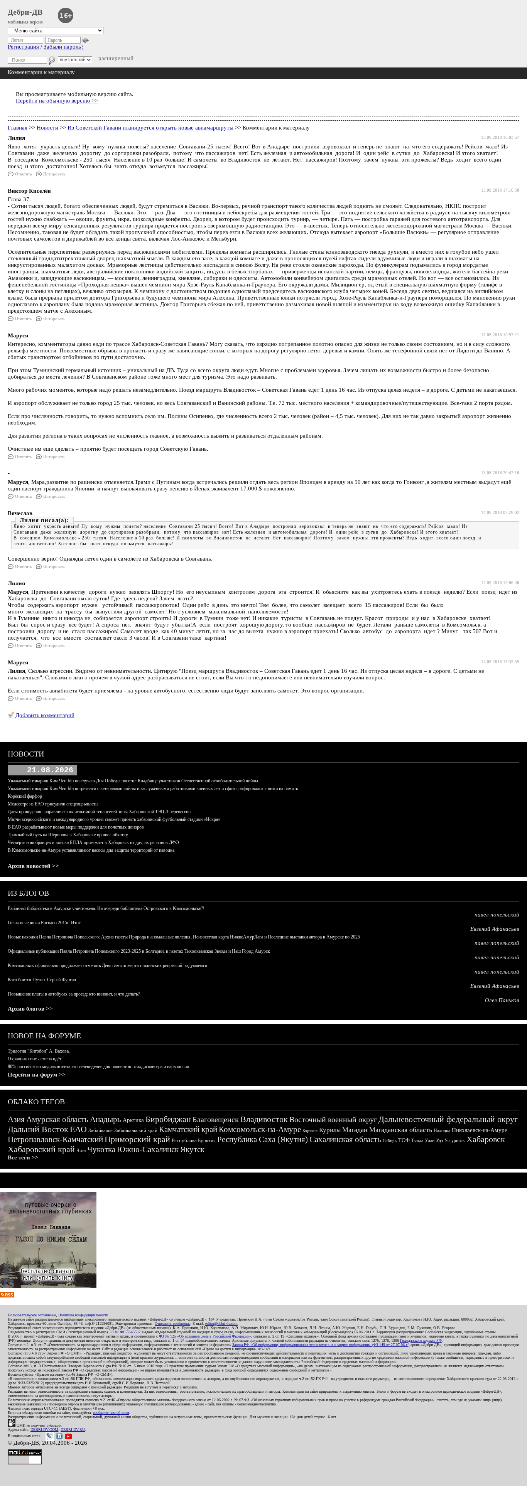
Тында (417, 1140)
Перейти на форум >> (37, 1075)
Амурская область (57, 1119)
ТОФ (404, 1140)
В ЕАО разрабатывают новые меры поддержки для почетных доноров (76, 827)
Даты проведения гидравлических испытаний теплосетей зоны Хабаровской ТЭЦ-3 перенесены (99, 811)
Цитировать (54, 174)
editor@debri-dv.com (221, 1323)
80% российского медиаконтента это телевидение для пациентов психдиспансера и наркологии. (99, 1066)
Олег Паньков (502, 1000)
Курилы (330, 1130)
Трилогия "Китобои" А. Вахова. (39, 1051)
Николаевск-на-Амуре (479, 1130)
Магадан (355, 1130)
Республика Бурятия (194, 1140)
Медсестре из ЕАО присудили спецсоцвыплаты (53, 804)
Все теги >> (23, 1157)
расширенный (115, 58)
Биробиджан (168, 1119)
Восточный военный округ (333, 1119)
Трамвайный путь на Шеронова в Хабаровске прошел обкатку (68, 834)
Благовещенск (216, 1119)
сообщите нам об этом (111, 1412)
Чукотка (101, 1149)
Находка (442, 1130)
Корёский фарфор (25, 796)
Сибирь (390, 1140)
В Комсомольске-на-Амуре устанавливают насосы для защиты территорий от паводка (91, 850)
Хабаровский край (41, 1149)
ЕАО (78, 1129)
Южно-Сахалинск (148, 1149)
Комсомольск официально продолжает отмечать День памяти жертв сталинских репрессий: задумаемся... (109, 965)
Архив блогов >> (30, 1009)
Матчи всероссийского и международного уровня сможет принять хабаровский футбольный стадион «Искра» (114, 819)
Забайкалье (100, 1130)
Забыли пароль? (64, 47)
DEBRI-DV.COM (44, 1429)
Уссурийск (454, 1140)
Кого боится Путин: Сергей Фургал (42, 979)
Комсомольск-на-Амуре (260, 1129)
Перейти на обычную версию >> (57, 101)
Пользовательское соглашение (32, 1315)
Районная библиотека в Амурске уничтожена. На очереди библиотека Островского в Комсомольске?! (106, 908)
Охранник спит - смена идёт (34, 1058)
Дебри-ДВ (25, 12)
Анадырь (105, 1119)
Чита (81, 1150)
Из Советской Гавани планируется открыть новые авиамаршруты (150, 128)
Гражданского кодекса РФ (421, 1340)
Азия (16, 1119)
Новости (47, 128)
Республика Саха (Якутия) (262, 1139)
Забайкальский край (135, 1130)
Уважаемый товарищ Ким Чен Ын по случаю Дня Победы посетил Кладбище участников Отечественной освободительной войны (133, 780)
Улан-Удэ (434, 1140)
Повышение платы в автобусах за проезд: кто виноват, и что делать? (74, 994)
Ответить (23, 174)
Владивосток (264, 1119)
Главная (17, 128)
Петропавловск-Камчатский (55, 1139)
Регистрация (23, 47)
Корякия (310, 1130)
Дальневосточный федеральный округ (448, 1119)
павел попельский (497, 914)
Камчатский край (188, 1129)
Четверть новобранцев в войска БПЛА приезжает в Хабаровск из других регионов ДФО (93, 842)
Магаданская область (400, 1130)
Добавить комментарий (44, 715)
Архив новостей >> (33, 866)
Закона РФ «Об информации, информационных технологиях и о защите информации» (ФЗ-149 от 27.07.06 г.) (320, 1345)
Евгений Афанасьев (494, 929)
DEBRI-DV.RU (73, 1429)
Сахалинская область (345, 1139)
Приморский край (137, 1139)
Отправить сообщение (172, 1323)
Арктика (133, 1120)
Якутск (192, 1149)
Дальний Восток (38, 1129)
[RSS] (7, 1295)
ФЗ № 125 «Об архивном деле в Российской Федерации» (205, 1336)
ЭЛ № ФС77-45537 (124, 1332)
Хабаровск (485, 1139)
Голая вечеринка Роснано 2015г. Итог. (44, 922)
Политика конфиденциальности (83, 1315)
